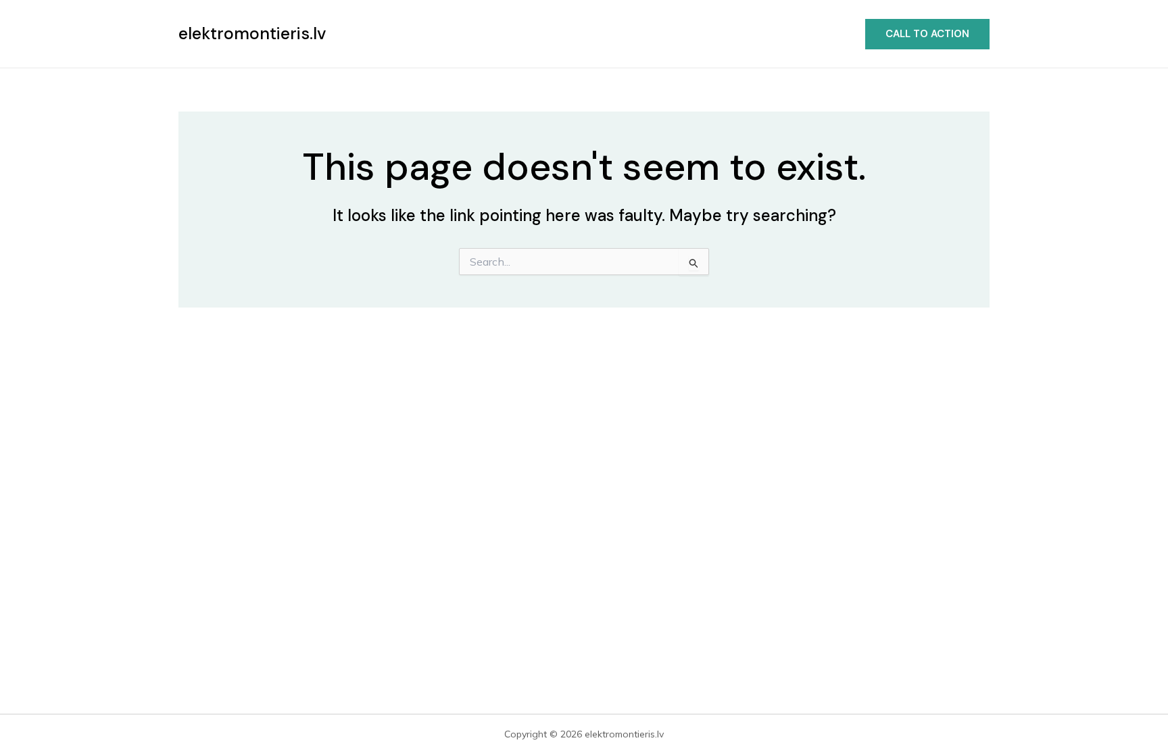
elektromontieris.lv (252, 33)
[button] (927, 34)
